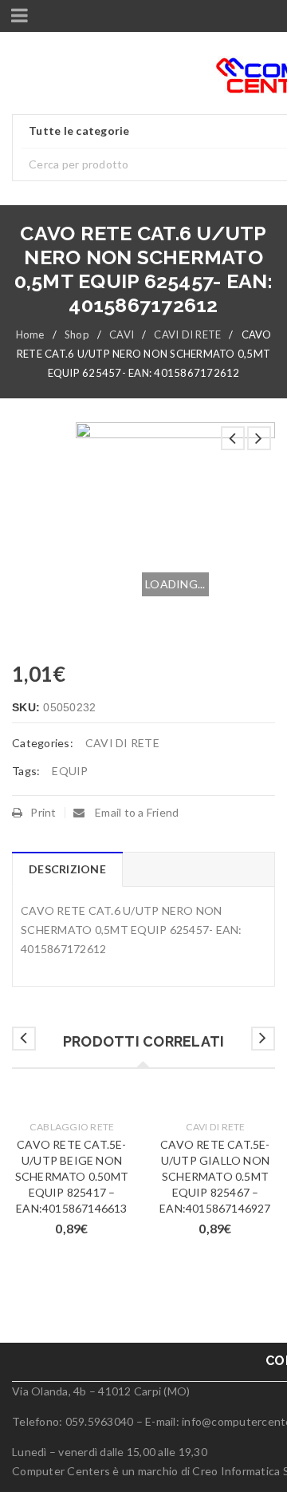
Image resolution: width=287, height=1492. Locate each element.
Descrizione (67, 869)
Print (43, 812)
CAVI (121, 334)
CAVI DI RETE (187, 334)
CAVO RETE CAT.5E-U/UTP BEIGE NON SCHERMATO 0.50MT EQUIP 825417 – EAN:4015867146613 (71, 1176)
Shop (77, 334)
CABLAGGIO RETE (72, 1127)
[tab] (67, 869)
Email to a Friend (135, 812)
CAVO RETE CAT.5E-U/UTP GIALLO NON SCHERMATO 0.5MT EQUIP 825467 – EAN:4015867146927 (214, 1176)
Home (30, 334)
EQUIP (70, 771)
